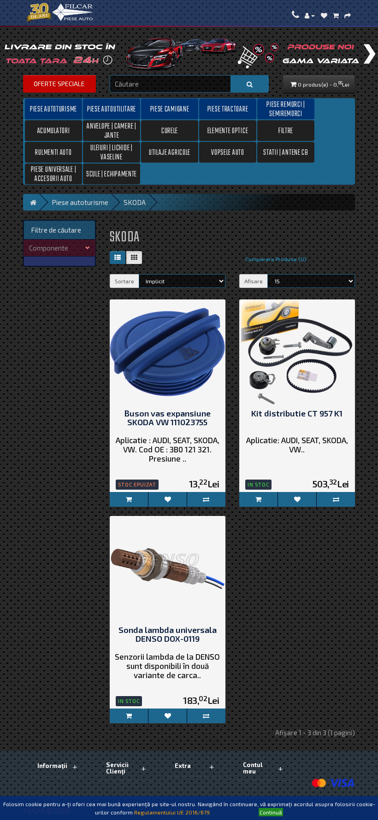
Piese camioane (169, 110)
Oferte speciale (59, 84)
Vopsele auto (227, 153)
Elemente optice (227, 131)
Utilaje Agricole (169, 153)
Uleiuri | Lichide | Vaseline (111, 152)
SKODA (135, 202)
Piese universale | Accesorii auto (54, 174)
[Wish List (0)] (324, 15)
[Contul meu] (310, 15)
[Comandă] (347, 15)
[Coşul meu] (336, 15)
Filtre (285, 131)
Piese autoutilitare (111, 110)
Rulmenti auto (53, 153)
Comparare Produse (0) (276, 259)
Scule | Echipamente (111, 175)
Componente (48, 248)
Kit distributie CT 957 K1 (297, 413)
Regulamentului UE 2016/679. (172, 812)
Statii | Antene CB (285, 153)
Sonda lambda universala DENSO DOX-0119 (167, 635)
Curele (169, 131)
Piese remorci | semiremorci (285, 109)
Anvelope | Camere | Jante (111, 131)
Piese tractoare (227, 110)
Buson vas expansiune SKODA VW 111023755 (167, 418)
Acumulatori (53, 131)
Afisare (253, 281)
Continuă (271, 812)
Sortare (124, 281)
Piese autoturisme (53, 110)
